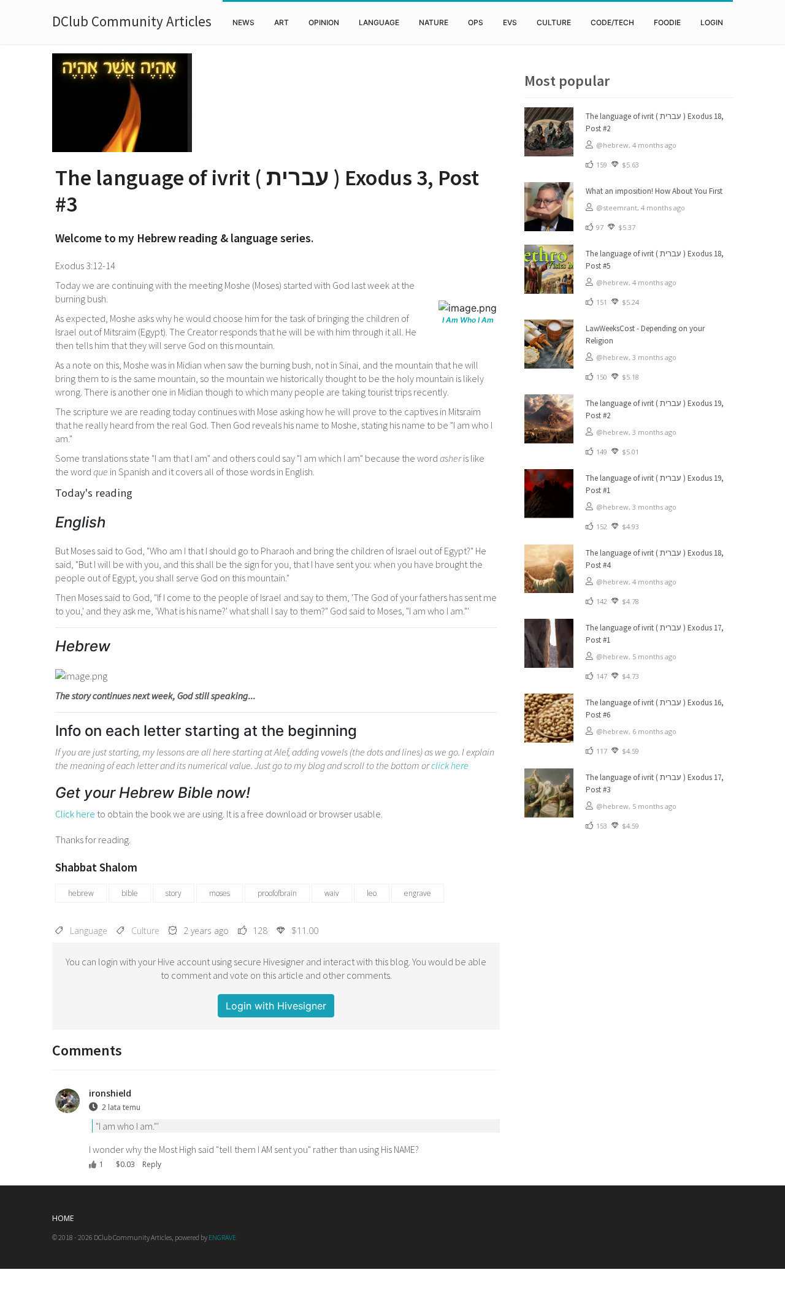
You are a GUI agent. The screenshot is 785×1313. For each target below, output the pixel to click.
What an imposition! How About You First (654, 191)
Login (711, 22)
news (243, 22)
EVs (510, 22)
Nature (433, 22)
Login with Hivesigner (276, 1006)
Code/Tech (612, 22)
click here (450, 765)
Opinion (323, 22)
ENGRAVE (222, 1237)
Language (379, 22)
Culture (554, 22)
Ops (475, 22)
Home (63, 1218)
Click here (75, 814)
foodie (667, 22)
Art (281, 22)
